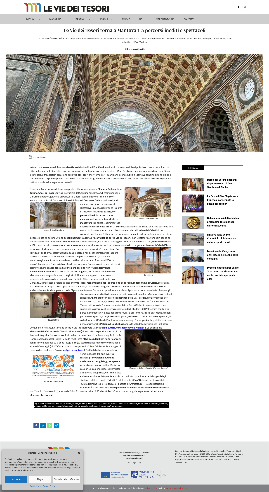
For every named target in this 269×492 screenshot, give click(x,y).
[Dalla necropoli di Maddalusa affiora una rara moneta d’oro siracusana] (193, 222)
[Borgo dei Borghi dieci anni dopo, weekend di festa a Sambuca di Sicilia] (193, 184)
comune (83, 403)
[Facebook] (36, 425)
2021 (42, 403)
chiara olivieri (65, 403)
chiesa (75, 403)
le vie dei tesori (130, 403)
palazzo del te (40, 406)
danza (90, 403)
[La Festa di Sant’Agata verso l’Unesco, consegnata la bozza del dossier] (193, 204)
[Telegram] (56, 425)
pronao (51, 406)
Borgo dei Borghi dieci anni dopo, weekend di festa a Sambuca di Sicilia (222, 183)
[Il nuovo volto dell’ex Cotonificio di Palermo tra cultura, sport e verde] (193, 239)
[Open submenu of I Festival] (91, 19)
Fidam (104, 403)
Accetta (16, 479)
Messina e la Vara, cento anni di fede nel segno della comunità (222, 255)
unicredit (119, 406)
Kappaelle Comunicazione (176, 488)
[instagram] (244, 7)
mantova (163, 403)
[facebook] (238, 7)
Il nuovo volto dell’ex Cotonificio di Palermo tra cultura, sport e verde (221, 238)
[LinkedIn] (43, 425)
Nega (40, 479)
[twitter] (134, 463)
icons (120, 403)
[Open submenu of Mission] (41, 19)
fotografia (112, 403)
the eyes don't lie (106, 406)
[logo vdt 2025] (66, 3)
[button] (78, 452)
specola (84, 406)
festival (97, 403)
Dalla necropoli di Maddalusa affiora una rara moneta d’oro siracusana (223, 222)
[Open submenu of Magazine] (66, 19)
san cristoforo (61, 406)
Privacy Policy (49, 486)
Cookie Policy (36, 486)
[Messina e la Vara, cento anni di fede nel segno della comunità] (193, 255)
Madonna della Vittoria (148, 403)
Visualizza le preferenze (66, 479)
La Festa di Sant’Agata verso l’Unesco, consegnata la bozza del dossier (223, 200)
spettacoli (93, 406)
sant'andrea (74, 406)
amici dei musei (52, 403)
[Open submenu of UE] (147, 19)
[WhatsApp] (49, 425)
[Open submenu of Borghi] (113, 19)
